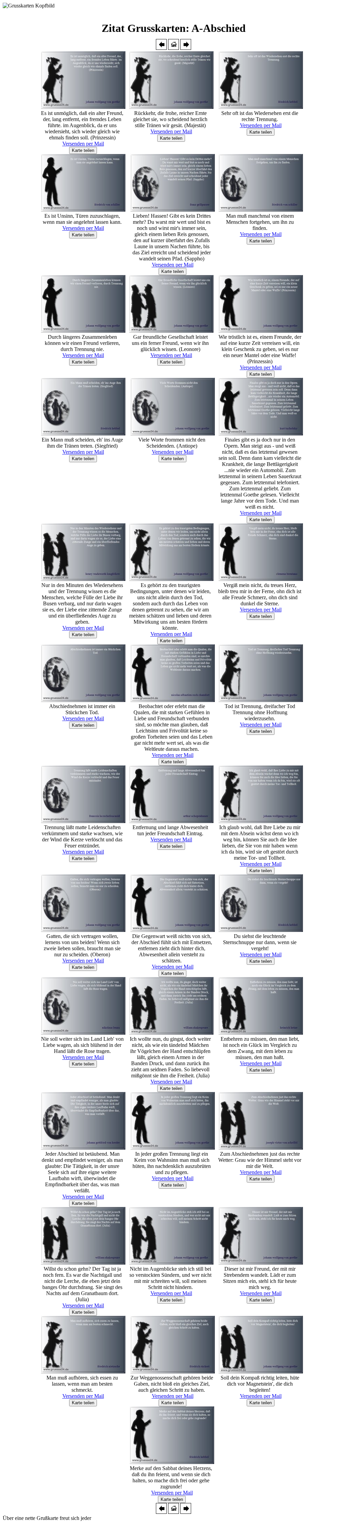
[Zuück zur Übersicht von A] (173, 48)
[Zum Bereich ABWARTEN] (185, 48)
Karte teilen (83, 150)
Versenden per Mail (83, 143)
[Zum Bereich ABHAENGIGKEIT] (161, 48)
